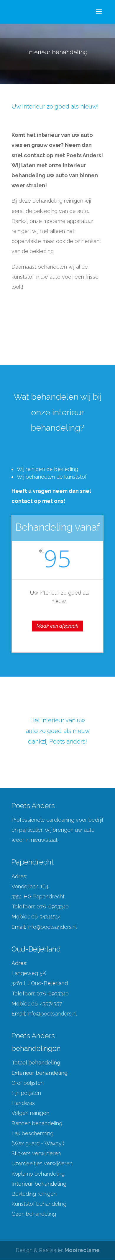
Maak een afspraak (57, 626)
